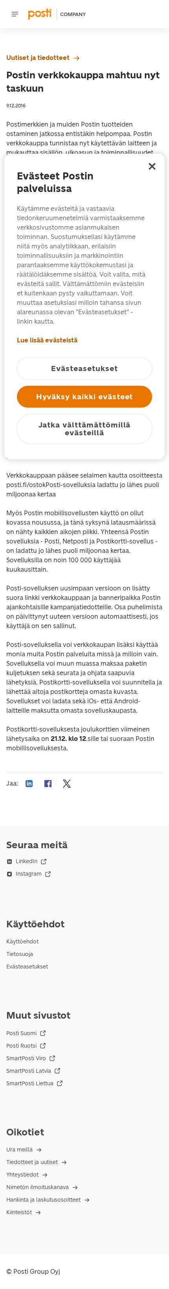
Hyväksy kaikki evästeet (84, 396)
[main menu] (15, 14)
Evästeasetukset (27, 966)
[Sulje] (152, 166)
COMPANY (73, 14)
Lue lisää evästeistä (47, 340)
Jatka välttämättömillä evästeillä (85, 428)
